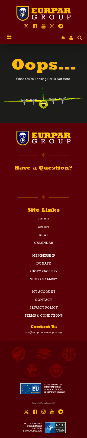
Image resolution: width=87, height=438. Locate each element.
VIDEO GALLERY (43, 279)
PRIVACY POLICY (43, 308)
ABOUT (43, 227)
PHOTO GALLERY (43, 271)
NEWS (43, 235)
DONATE (43, 263)
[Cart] (63, 38)
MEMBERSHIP (43, 256)
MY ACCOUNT (43, 292)
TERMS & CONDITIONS (44, 316)
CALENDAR (43, 243)
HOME (43, 219)
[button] (63, 38)
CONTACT (43, 300)
